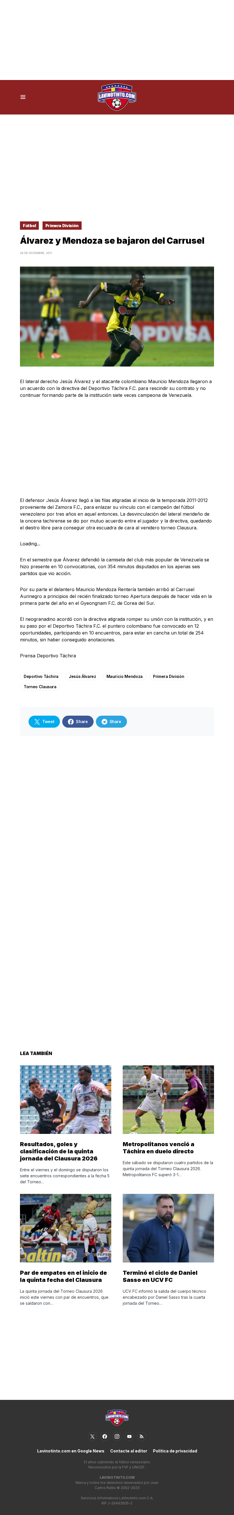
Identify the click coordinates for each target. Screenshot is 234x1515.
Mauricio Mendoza (124, 676)
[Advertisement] (117, 40)
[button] (23, 97)
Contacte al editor (128, 1450)
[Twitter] (92, 1436)
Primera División (62, 225)
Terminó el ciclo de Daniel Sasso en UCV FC (160, 1276)
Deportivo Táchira (41, 676)
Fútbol (29, 225)
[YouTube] (129, 1436)
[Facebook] (104, 1436)
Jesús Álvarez (82, 676)
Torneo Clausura (40, 686)
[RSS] (141, 1436)
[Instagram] (117, 1436)
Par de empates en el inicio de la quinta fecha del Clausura (63, 1276)
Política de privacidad (175, 1450)
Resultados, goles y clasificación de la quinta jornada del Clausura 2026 (59, 1151)
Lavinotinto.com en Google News (70, 1450)
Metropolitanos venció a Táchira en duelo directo (158, 1148)
